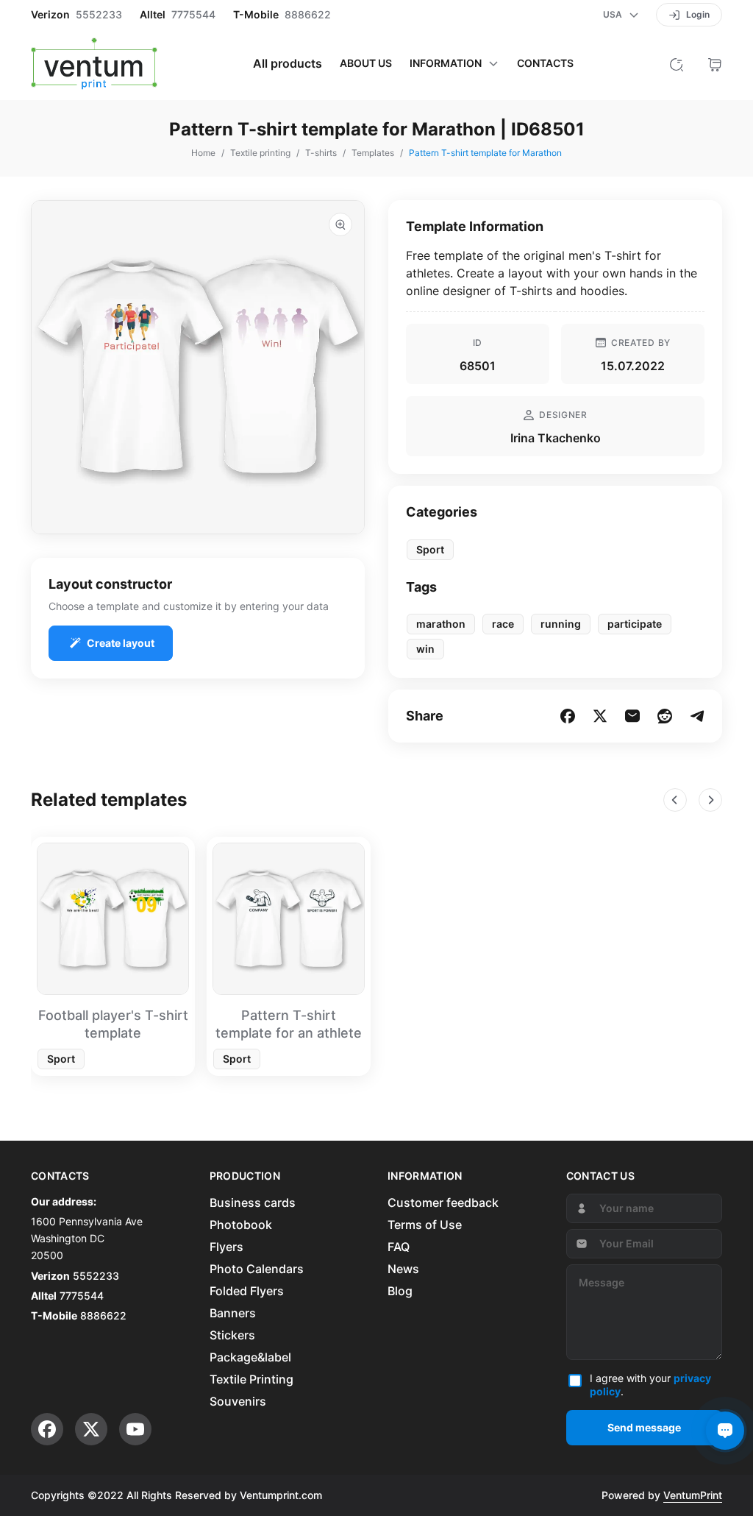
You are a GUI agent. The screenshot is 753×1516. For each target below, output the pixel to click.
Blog (400, 1290)
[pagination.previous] (675, 800)
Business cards (253, 1202)
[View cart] (714, 63)
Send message (644, 1427)
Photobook (241, 1224)
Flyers (226, 1246)
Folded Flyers (247, 1290)
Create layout (120, 643)
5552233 (99, 15)
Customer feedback (443, 1202)
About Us (366, 63)
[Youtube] (135, 1429)
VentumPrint (692, 1495)
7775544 (193, 15)
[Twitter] (91, 1429)
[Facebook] (47, 1429)
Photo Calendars (257, 1268)
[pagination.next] (710, 800)
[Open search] (676, 63)
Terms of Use (425, 1224)
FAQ (399, 1246)
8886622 (308, 15)
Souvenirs (238, 1401)
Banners (233, 1313)
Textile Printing (251, 1379)
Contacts (545, 63)
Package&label (250, 1357)
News (403, 1268)
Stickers (232, 1335)
